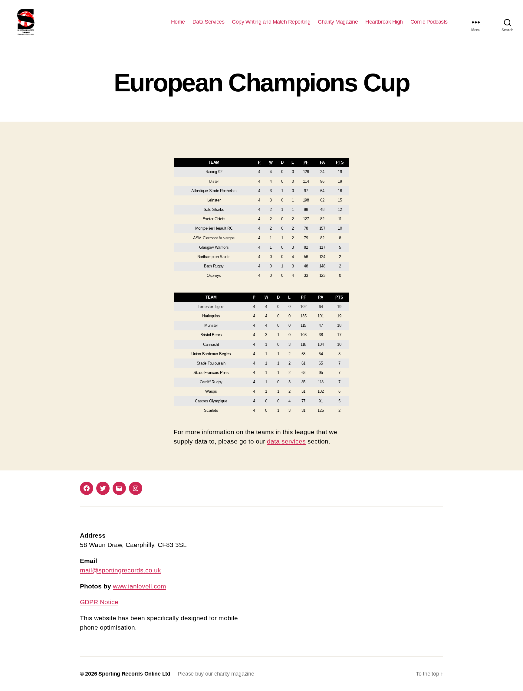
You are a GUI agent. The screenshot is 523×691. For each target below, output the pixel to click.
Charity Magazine (338, 22)
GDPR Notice (99, 601)
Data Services (208, 22)
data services (286, 441)
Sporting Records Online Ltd (134, 674)
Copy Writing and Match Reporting (271, 22)
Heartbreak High (384, 22)
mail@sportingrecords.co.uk (120, 570)
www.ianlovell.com (139, 586)
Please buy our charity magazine (216, 674)
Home (178, 22)
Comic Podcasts (429, 22)
